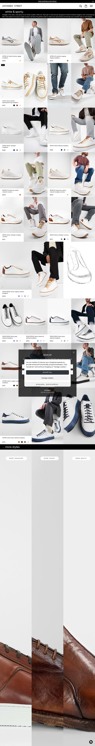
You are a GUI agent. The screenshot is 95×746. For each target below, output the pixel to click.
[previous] (2, 51)
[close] (74, 352)
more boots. (81, 458)
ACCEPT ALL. (47, 372)
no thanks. (47, 390)
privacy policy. (40, 384)
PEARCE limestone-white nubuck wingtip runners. (58, 191)
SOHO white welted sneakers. (59, 145)
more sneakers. (16, 458)
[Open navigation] (91, 6)
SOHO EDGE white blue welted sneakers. (57, 337)
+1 (20, 105)
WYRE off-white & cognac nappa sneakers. (58, 57)
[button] (91, 742)
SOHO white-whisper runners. (59, 235)
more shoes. (49, 458)
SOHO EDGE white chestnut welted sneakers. (35, 337)
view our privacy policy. (47, 392)
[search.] (80, 6)
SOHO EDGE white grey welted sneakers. (9, 337)
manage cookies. (47, 378)
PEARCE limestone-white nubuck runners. (10, 191)
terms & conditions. (52, 384)
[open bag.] (86, 6)
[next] (21, 51)
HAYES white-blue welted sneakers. (13, 438)
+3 (20, 150)
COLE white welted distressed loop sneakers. (10, 101)
